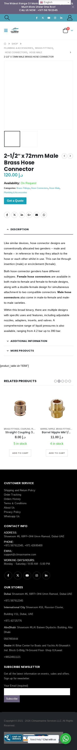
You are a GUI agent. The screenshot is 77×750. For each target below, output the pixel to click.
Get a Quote (15, 200)
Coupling (25, 429)
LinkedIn (22, 215)
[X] (42, 17)
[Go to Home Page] (5, 44)
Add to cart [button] (20, 453)
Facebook (7, 215)
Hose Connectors (39, 188)
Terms (7, 503)
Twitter (14, 215)
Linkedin (46, 575)
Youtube (27, 575)
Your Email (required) (16, 685)
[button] (7, 17)
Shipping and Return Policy (19, 490)
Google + (29, 215)
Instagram (37, 575)
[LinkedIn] (61, 17)
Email (36, 215)
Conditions (21, 503)
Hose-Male (54, 188)
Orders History (12, 499)
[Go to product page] (20, 408)
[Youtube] (49, 17)
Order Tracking (12, 494)
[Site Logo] (18, 30)
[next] (70, 156)
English (47, 2)
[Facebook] (36, 17)
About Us (9, 507)
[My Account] (70, 17)
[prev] (64, 156)
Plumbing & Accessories (15, 192)
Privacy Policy (12, 512)
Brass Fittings (23, 188)
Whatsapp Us (12, 516)
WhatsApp (44, 215)
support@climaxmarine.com (20, 554)
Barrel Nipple (47, 429)
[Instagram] (55, 17)
